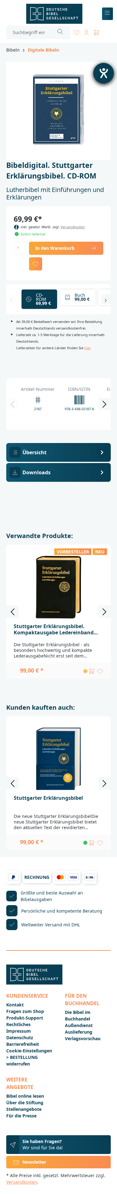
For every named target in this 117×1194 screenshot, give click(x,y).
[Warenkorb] (96, 31)
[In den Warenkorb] (91, 671)
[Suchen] (60, 32)
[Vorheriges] (11, 299)
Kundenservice (27, 995)
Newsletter (34, 1162)
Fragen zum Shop (25, 1011)
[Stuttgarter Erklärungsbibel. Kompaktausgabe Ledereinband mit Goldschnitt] (58, 587)
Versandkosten (73, 226)
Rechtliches (18, 1024)
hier (87, 347)
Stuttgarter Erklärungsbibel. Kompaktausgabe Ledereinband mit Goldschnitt (54, 629)
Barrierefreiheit (22, 1044)
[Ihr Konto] (86, 31)
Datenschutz (19, 1037)
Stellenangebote (23, 1109)
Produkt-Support (24, 1018)
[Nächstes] (106, 299)
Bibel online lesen (25, 1096)
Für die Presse (21, 1116)
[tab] (58, 452)
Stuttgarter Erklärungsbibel (48, 798)
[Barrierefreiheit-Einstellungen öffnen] (103, 73)
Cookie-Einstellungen (29, 1051)
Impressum (18, 1031)
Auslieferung (78, 1032)
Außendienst (79, 1025)
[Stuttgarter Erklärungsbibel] (58, 759)
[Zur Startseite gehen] (54, 14)
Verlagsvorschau (82, 1038)
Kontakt (15, 1005)
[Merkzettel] (76, 31)
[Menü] (107, 14)
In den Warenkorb (55, 248)
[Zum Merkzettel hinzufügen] (35, 263)
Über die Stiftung (24, 1103)
